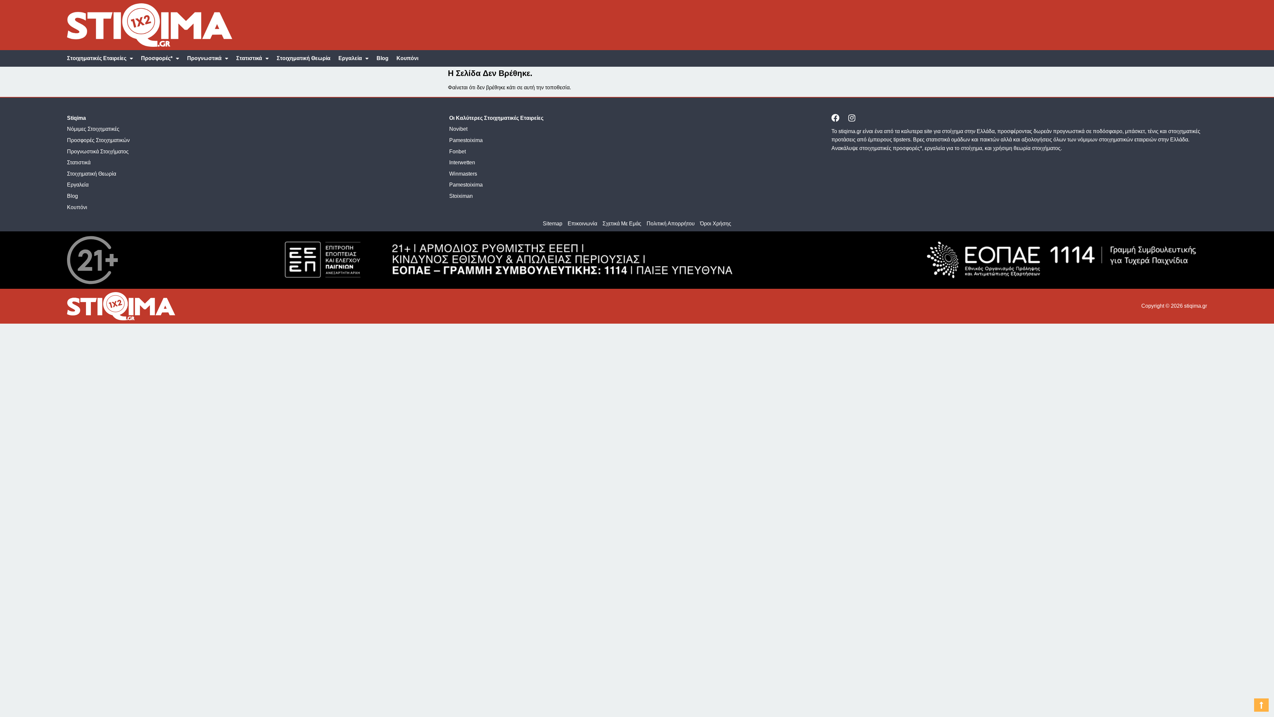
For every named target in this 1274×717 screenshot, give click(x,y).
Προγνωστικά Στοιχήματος (98, 151)
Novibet (458, 129)
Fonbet (457, 151)
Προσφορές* (157, 58)
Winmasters (463, 174)
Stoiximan (461, 196)
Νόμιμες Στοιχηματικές (93, 129)
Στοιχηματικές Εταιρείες (96, 58)
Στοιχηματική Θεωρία (303, 58)
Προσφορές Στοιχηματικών (98, 140)
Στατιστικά (249, 58)
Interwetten (462, 162)
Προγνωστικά (204, 58)
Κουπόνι (407, 58)
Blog (383, 58)
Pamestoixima (466, 140)
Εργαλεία (350, 58)
